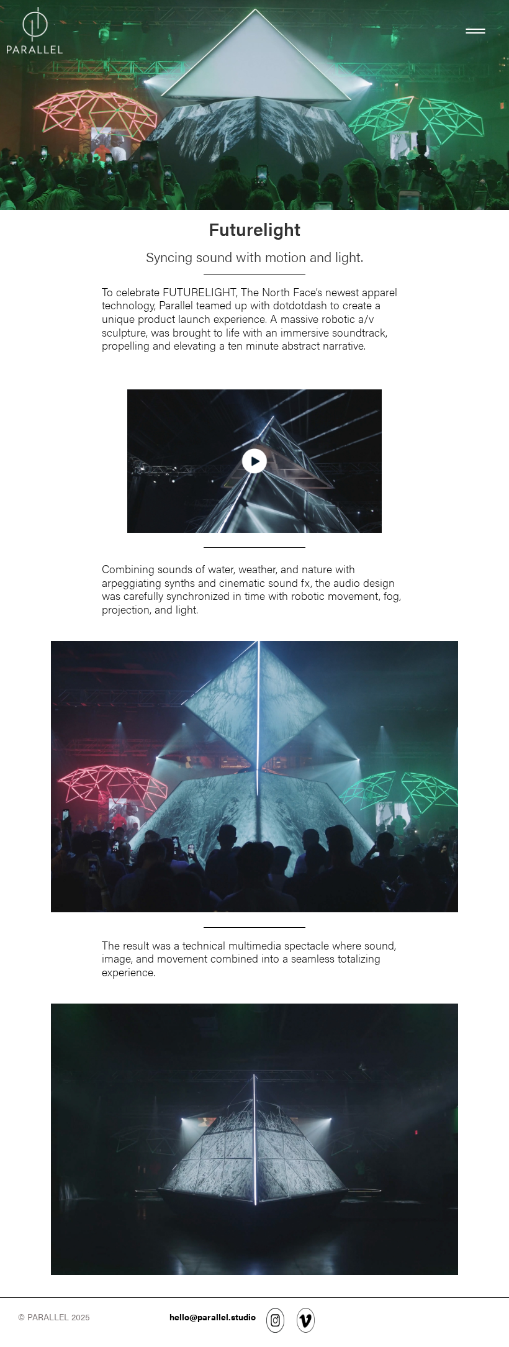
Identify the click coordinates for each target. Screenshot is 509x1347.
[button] (475, 37)
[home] (35, 35)
